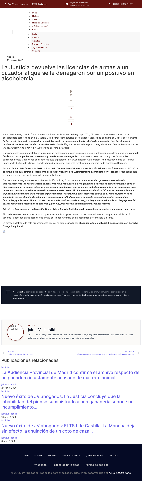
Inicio (34, 13)
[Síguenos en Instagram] (71, 117)
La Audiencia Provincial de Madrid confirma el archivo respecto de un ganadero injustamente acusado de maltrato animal (70, 375)
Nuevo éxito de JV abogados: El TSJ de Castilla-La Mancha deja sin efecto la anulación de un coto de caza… (68, 428)
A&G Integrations (120, 473)
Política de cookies (96, 465)
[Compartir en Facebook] (71, 109)
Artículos (36, 19)
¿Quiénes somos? (40, 26)
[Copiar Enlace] (71, 124)
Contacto (36, 29)
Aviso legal (40, 465)
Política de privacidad (66, 465)
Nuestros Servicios (40, 23)
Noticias (35, 16)
